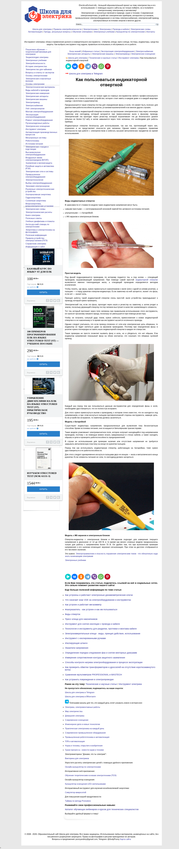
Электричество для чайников (39, 69)
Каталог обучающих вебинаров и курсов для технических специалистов (102, 809)
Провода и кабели (121, 29)
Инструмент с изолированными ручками (85, 638)
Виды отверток (72, 614)
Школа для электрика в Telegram (86, 73)
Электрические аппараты (78, 54)
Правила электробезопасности (67, 29)
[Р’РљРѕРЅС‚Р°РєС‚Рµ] (75, 66)
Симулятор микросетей (75, 792)
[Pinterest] (108, 66)
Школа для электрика (42, 29)
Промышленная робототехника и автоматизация (87, 737)
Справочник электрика (36, 244)
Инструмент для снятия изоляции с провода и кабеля (92, 624)
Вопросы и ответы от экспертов (40, 73)
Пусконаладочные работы (37, 123)
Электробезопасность (35, 63)
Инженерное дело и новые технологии (82, 724)
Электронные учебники (104, 32)
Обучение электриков (82, 32)
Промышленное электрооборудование (35, 176)
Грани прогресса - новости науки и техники (84, 750)
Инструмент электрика (128, 58)
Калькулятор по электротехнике (130, 32)
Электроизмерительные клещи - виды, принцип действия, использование (102, 633)
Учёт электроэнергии (35, 109)
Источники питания (34, 144)
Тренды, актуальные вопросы (57, 32)
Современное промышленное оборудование (85, 733)
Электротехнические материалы (40, 87)
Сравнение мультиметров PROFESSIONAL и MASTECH (93, 674)
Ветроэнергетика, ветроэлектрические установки (39, 205)
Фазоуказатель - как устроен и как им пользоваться (91, 609)
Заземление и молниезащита (39, 163)
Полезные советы (34, 218)
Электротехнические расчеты (39, 212)
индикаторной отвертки (147, 280)
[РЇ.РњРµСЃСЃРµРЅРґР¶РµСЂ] (68, 66)
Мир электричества (73, 711)
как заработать (31, 287)
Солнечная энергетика (36, 201)
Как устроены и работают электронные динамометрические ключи (99, 595)
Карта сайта (125, 839)
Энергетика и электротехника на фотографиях (40, 231)
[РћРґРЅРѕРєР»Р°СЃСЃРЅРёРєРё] (81, 66)
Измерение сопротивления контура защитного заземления (95, 657)
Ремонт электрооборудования (39, 120)
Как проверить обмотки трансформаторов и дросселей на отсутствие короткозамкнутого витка (110, 668)
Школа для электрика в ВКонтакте (80, 697)
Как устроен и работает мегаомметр (83, 604)
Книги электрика (33, 215)
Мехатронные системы (36, 138)
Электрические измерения (37, 93)
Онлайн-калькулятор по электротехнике (83, 767)
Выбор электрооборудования (39, 183)
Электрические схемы (141, 29)
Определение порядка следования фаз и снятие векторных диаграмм (101, 653)
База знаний (75, 51)
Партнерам (31, 284)
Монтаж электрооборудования (39, 112)
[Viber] (95, 66)
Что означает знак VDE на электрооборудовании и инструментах (98, 600)
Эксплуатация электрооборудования (117, 51)
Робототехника (32, 141)
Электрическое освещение (143, 54)
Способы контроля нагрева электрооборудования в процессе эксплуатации (103, 662)
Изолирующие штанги (76, 643)
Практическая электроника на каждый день (84, 728)
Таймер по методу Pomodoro (78, 801)
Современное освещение (76, 720)
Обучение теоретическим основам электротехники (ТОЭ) (90, 775)
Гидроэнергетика (33, 198)
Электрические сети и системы (39, 171)
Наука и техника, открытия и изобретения (84, 746)
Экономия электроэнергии (37, 186)
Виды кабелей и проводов (37, 90)
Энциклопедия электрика (37, 57)
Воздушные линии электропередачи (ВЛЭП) (36, 159)
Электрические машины (103, 54)
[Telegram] (88, 66)
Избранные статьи (90, 51)
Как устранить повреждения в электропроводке (89, 679)
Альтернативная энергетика (38, 194)
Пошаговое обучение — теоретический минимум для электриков (38, 51)
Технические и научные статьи (103, 58)
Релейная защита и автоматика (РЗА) (39, 167)
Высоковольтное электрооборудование (35, 153)
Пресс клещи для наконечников (81, 619)
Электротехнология (34, 180)
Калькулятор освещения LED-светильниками (85, 784)
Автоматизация (35, 32)
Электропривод (122, 54)
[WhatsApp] (101, 66)
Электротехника (90, 29)
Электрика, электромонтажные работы (82, 707)
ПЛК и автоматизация (75, 741)
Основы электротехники (36, 76)
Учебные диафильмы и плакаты (40, 221)
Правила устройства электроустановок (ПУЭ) (36, 239)
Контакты (151, 32)
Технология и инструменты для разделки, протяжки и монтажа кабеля (101, 628)
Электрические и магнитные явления (38, 80)
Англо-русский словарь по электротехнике (37, 225)
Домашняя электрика (74, 716)
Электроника (105, 29)
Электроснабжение (144, 51)
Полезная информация (36, 235)
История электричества (36, 66)
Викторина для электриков (77, 758)
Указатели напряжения (76, 648)
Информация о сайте (35, 247)
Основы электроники (35, 84)
